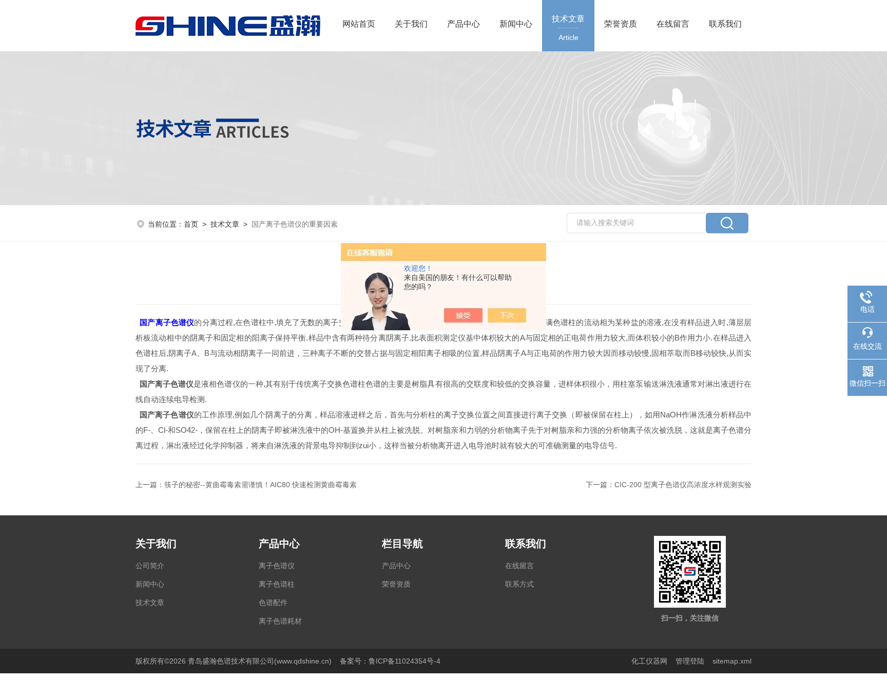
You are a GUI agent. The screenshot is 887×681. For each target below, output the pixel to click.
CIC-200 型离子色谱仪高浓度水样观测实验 (682, 484)
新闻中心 (515, 23)
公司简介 (150, 566)
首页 (191, 224)
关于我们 (411, 23)
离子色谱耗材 (280, 621)
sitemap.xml (731, 661)
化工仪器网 (649, 661)
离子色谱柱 (277, 584)
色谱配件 (273, 602)
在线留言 (673, 23)
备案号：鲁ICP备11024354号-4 (390, 661)
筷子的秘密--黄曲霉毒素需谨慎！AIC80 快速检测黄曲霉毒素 (260, 484)
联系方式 (519, 584)
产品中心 (463, 23)
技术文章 (568, 28)
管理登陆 (690, 661)
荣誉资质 (620, 23)
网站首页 (358, 23)
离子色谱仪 (277, 566)
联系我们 (725, 23)
